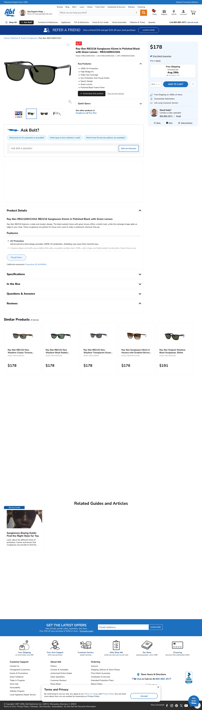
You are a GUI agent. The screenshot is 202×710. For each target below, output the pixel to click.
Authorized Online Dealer (61, 673)
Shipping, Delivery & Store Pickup (105, 669)
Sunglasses (32, 38)
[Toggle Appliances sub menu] (71, 22)
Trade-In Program (17, 680)
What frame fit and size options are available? (105, 137)
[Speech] (136, 12)
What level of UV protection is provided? (26, 137)
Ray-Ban (93, 113)
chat (189, 22)
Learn (82, 7)
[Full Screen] (70, 101)
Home (119, 22)
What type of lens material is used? (65, 137)
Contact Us (14, 666)
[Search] (143, 13)
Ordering (95, 661)
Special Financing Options (187, 2)
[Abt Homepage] (10, 13)
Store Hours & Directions (153, 674)
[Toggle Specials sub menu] (156, 22)
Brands (60, 7)
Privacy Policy (108, 694)
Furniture (48, 22)
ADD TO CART (175, 84)
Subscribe (155, 627)
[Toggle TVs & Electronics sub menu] (90, 22)
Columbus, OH (173, 75)
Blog (67, 7)
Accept (144, 696)
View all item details (115, 93)
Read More (16, 257)
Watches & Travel (18, 38)
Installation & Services (116, 7)
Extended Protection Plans (102, 680)
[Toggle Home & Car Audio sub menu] (109, 22)
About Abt (55, 661)
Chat (138, 678)
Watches (137, 22)
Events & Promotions (19, 673)
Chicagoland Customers (20, 669)
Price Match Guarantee (100, 673)
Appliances (65, 22)
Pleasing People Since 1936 (16, 2)
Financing (141, 7)
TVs (81, 22)
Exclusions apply (86, 631)
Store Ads (14, 684)
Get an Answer (128, 148)
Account (94, 666)
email (196, 22)
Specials (151, 22)
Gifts (74, 7)
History (53, 666)
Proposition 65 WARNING (36, 264)
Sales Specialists (57, 676)
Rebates (131, 7)
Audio (100, 22)
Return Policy (96, 684)
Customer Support (19, 661)
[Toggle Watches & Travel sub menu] (146, 22)
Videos (89, 7)
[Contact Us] (154, 116)
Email (178, 116)
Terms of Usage (91, 694)
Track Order (100, 7)
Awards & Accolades (59, 669)
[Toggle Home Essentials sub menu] (127, 22)
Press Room (55, 684)
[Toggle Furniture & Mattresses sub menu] (59, 22)
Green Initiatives (16, 676)
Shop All (13, 22)
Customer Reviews (58, 680)
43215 (158, 61)
